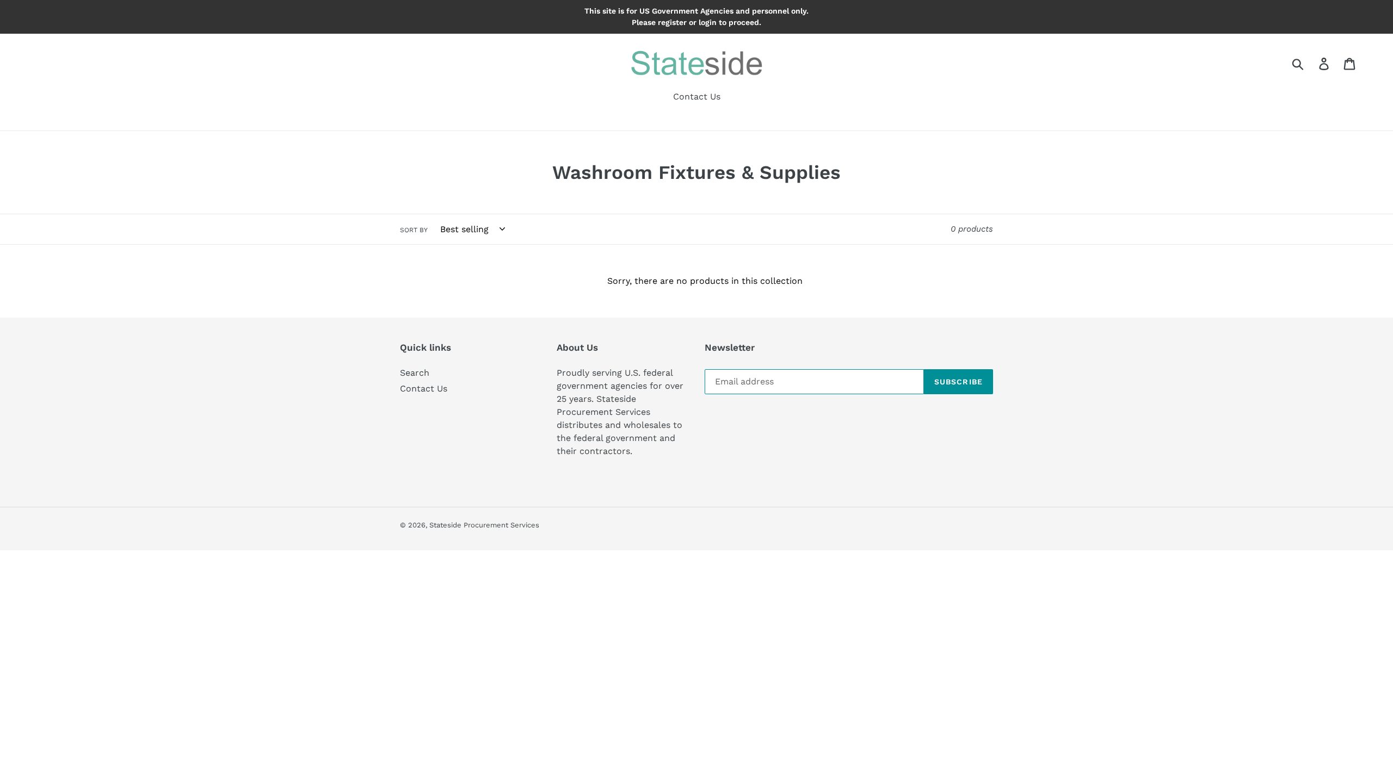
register (672, 22)
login (708, 22)
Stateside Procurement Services (484, 525)
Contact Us (423, 388)
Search (414, 373)
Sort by (414, 230)
